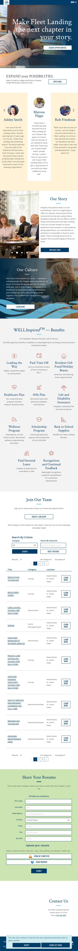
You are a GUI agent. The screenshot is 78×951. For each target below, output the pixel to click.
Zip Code (19, 838)
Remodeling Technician (14, 722)
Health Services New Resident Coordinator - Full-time (16, 704)
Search (25, 551)
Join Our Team (54, 249)
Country (19, 820)
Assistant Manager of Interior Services (16, 641)
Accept (26, 945)
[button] (74, 2)
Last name (18, 807)
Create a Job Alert (39, 516)
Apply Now (57, 81)
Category (16, 540)
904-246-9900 (61, 915)
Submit (39, 870)
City (20, 832)
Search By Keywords (48, 540)
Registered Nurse (13, 594)
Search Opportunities (57, 47)
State (20, 826)
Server (11, 625)
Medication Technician (13, 578)
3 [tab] (22, 253)
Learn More (25, 306)
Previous (4, 110)
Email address (17, 813)
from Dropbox (41, 862)
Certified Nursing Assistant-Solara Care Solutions (14, 682)
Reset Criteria (53, 551)
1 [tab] (12, 253)
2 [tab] (17, 253)
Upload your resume (37, 845)
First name (18, 801)
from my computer (41, 856)
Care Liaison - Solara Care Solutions (14, 610)
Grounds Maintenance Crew (14, 739)
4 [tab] (27, 253)
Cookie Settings (55, 945)
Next (73, 110)
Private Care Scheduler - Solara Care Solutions (14, 660)
